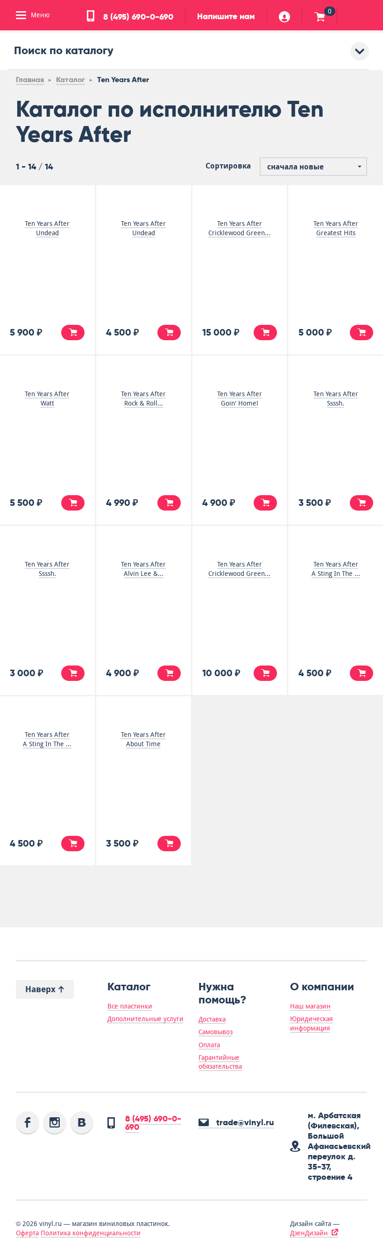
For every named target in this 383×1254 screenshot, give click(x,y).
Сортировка (228, 166)
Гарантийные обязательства (220, 1062)
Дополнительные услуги (145, 1019)
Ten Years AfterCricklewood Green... (239, 228)
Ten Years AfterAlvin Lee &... (143, 568)
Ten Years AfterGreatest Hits (335, 228)
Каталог (70, 79)
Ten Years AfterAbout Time (143, 739)
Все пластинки (129, 1006)
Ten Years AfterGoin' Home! (239, 398)
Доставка (212, 1019)
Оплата (209, 1045)
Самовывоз (216, 1032)
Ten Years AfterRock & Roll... (143, 398)
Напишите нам (226, 16)
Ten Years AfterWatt (47, 398)
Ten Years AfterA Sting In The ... (336, 568)
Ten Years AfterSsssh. (335, 398)
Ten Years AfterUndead (47, 228)
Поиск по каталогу (63, 50)
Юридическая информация (311, 1023)
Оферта (27, 1233)
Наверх (41, 989)
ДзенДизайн (309, 1233)
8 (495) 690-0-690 (137, 17)
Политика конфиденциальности (91, 1233)
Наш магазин (310, 1006)
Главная (30, 79)
